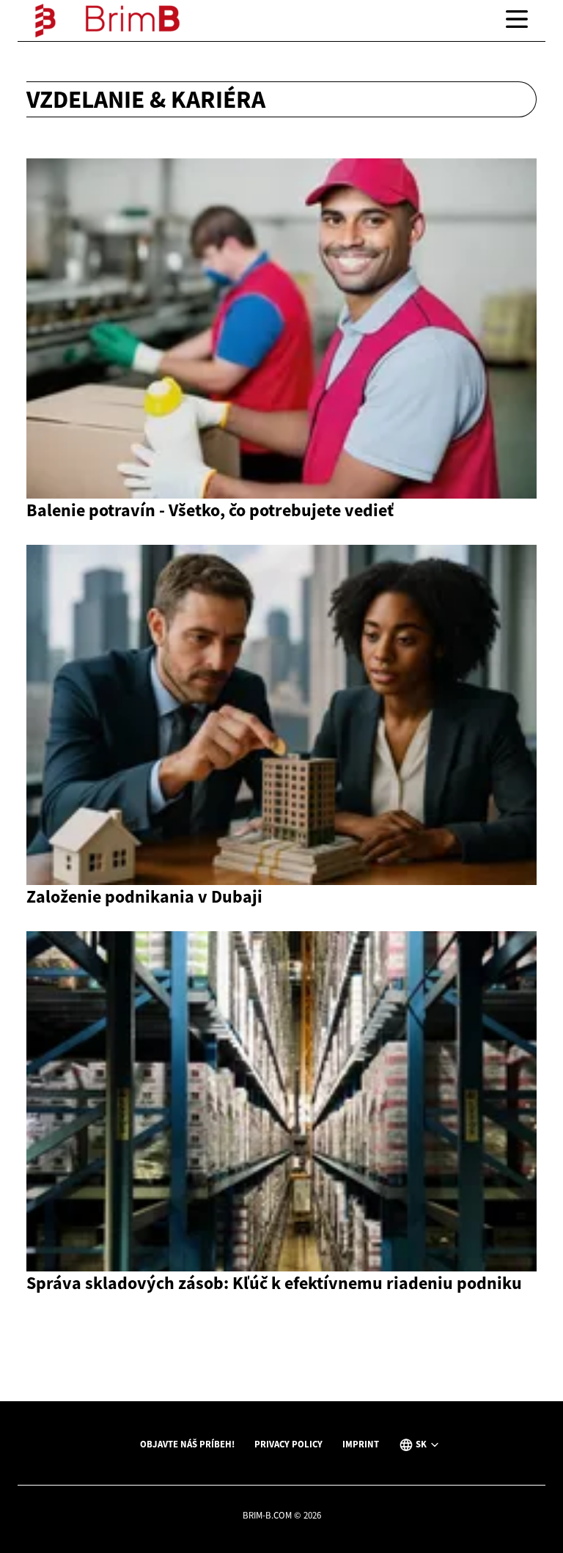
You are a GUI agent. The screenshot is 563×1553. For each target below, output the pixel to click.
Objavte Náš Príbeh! (187, 1444)
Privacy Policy (288, 1444)
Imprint (360, 1444)
